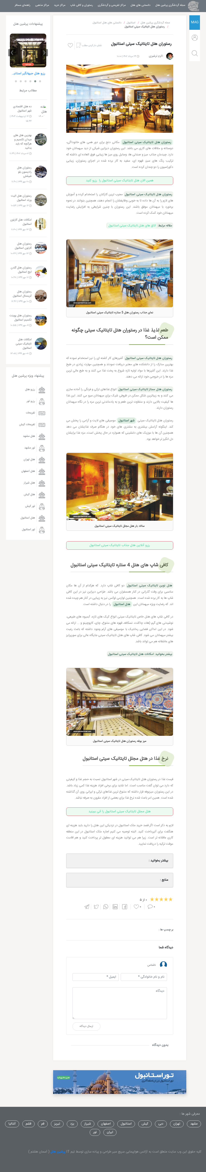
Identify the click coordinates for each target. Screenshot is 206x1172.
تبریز (57, 1124)
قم (42, 1124)
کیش (145, 1124)
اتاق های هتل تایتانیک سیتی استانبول (132, 225)
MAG (195, 22)
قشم (28, 1124)
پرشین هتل (57, 1151)
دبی (160, 1124)
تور (95, 1132)
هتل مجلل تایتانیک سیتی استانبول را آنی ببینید (120, 811)
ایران (110, 1132)
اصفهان (106, 1124)
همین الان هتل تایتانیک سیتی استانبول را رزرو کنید (119, 180)
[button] (40, 81)
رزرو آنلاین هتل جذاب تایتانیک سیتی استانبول (119, 545)
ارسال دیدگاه (86, 1026)
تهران (176, 1124)
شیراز (87, 1124)
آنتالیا (12, 1124)
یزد (72, 1124)
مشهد (194, 1124)
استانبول (126, 1124)
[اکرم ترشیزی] (169, 56)
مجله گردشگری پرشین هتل (169, 5)
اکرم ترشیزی (156, 56)
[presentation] (44, 52)
